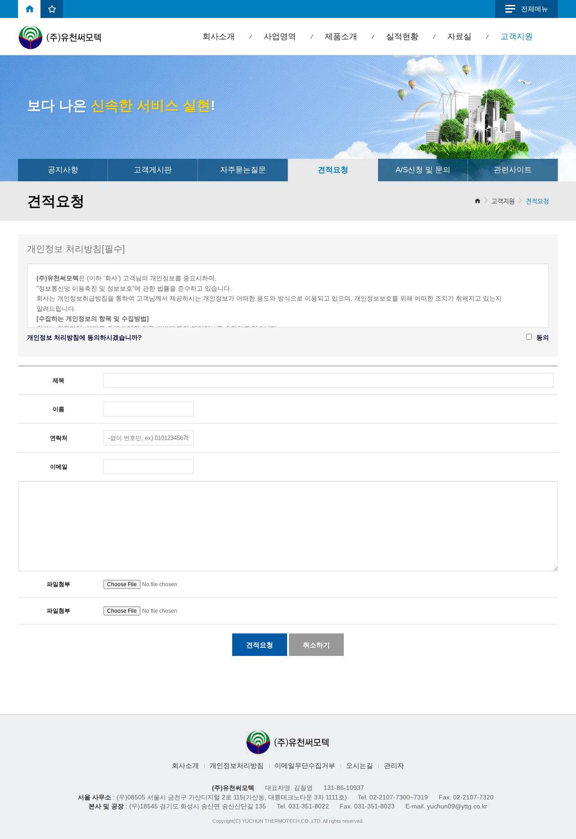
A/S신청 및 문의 (423, 170)
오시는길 (359, 765)
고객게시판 (153, 170)
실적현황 (402, 36)
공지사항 (63, 170)
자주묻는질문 (243, 170)
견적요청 (333, 170)
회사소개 (218, 36)
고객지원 (516, 36)
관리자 (394, 765)
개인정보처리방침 (237, 765)
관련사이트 (513, 170)
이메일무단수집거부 (304, 765)
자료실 (459, 36)
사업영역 (280, 36)
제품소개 (341, 36)
